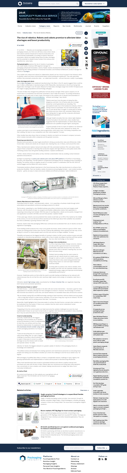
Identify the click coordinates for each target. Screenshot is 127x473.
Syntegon (27, 71)
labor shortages (26, 83)
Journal (88, 26)
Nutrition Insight (49, 461)
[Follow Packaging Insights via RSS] (102, 460)
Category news (44, 26)
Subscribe (101, 448)
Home (20, 26)
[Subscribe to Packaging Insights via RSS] (86, 69)
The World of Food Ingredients (54, 468)
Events (96, 26)
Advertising (75, 461)
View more (83, 390)
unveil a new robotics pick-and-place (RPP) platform (48, 158)
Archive (73, 468)
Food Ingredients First (51, 459)
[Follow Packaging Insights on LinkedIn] (99, 460)
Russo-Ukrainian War (58, 282)
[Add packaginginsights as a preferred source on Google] (75, 45)
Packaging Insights (50, 464)
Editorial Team (76, 471)
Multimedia (78, 26)
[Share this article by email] (86, 58)
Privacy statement (77, 464)
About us (75, 456)
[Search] (77, 4)
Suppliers (106, 26)
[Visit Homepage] (25, 7)
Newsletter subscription (93, 4)
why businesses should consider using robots (30, 327)
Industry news (30, 26)
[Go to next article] (86, 53)
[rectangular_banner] (100, 132)
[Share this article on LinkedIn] (86, 65)
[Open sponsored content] (63, 22)
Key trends (66, 26)
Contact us (75, 459)
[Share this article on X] (86, 62)
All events (96, 175)
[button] (37, 383)
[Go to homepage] (30, 461)
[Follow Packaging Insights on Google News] (106, 460)
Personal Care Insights (51, 466)
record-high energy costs (31, 282)
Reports (56, 26)
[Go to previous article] (86, 48)
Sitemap (74, 466)
